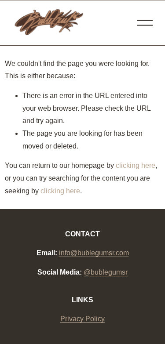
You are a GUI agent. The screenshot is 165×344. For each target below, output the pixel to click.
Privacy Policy (82, 318)
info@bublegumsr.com (94, 253)
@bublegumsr (106, 272)
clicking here (135, 165)
